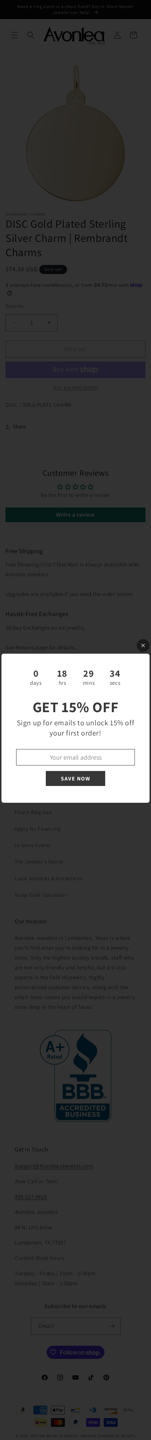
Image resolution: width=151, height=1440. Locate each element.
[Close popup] (143, 645)
